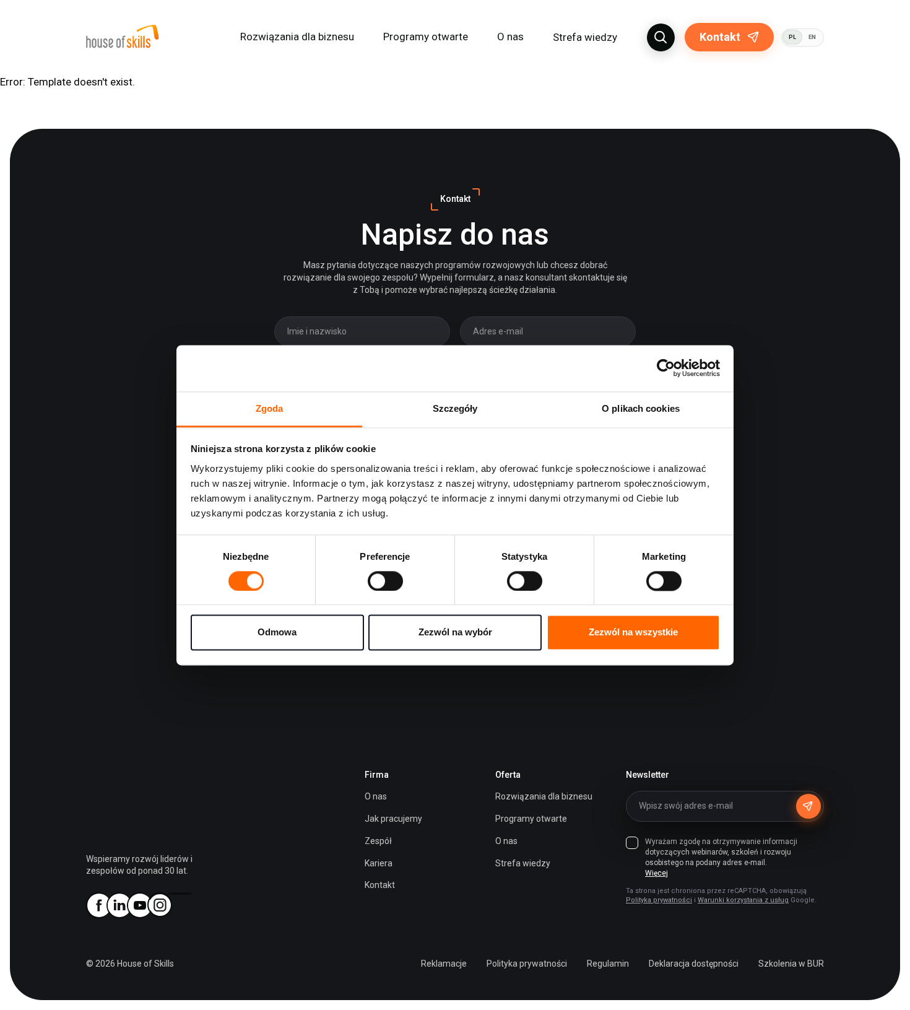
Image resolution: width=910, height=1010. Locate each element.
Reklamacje (444, 964)
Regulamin (608, 964)
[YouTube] (139, 905)
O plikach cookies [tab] (641, 408)
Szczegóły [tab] (455, 408)
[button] (661, 37)
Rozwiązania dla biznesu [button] (297, 36)
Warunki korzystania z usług (743, 900)
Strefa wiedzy (585, 37)
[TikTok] (180, 893)
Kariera (378, 863)
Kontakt (720, 36)
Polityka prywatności (659, 900)
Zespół (378, 841)
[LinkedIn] (118, 905)
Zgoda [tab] (270, 408)
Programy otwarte (425, 36)
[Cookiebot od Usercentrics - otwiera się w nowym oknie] (666, 368)
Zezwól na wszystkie (633, 632)
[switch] (385, 581)
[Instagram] (159, 904)
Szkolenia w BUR (791, 964)
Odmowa (277, 632)
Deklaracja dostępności (694, 964)
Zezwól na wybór (455, 632)
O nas (376, 796)
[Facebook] (98, 905)
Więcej (656, 873)
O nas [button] (510, 36)
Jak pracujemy (393, 819)
